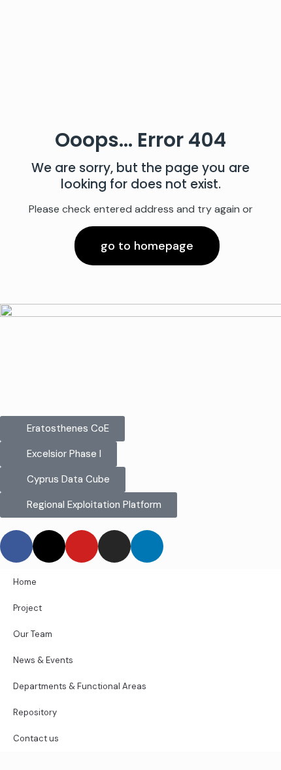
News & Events (43, 660)
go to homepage (147, 246)
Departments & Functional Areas (79, 686)
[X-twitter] (49, 546)
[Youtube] (81, 546)
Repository (35, 712)
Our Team (32, 634)
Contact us (36, 738)
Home (25, 581)
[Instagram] (114, 546)
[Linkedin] (147, 546)
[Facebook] (16, 546)
